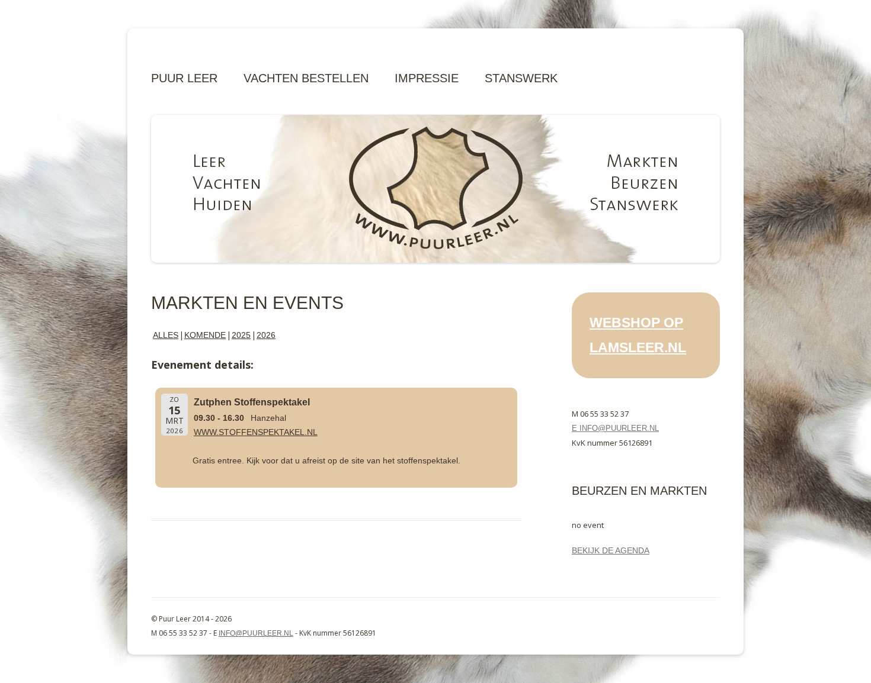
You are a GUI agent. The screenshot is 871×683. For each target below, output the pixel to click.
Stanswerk (521, 78)
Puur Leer (184, 78)
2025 (241, 335)
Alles (165, 335)
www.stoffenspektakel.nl (256, 432)
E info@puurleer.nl (615, 428)
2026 (266, 335)
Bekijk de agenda (610, 550)
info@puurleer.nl (256, 633)
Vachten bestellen (306, 78)
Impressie (427, 78)
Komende (205, 335)
